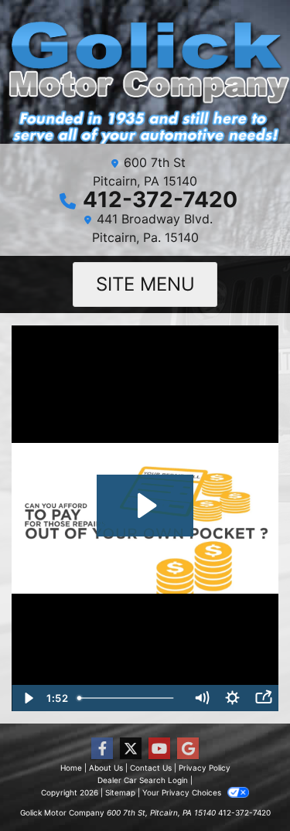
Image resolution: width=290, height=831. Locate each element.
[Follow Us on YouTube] (159, 748)
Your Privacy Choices (182, 792)
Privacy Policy (204, 767)
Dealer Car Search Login (142, 780)
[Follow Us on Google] (188, 748)
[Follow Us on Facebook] (102, 748)
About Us (106, 767)
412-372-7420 (160, 199)
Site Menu (145, 284)
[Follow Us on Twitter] (131, 748)
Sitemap (120, 792)
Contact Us (151, 767)
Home (71, 767)
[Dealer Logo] (145, 78)
